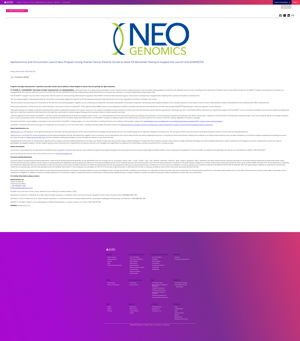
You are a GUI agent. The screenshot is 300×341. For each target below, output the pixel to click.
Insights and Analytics (135, 271)
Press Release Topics (157, 282)
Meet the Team (133, 308)
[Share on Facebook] (280, 15)
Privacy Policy (166, 324)
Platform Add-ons (134, 284)
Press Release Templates (181, 282)
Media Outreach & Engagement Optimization (160, 285)
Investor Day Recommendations (160, 297)
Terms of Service (157, 324)
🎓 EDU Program (179, 286)
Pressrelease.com (156, 310)
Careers (132, 312)
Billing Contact (178, 317)
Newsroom (57, 2)
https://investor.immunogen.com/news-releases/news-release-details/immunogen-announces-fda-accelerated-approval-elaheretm (167, 125)
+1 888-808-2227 (179, 308)
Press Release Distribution (136, 259)
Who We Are (133, 306)
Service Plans (133, 282)
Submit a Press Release (281, 2)
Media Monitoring (134, 265)
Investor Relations (134, 310)
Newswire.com (155, 308)
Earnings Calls (155, 263)
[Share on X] (284, 15)
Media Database (134, 261)
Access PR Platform (135, 257)
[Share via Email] (292, 15)
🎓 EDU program (66, 2)
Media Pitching (133, 263)
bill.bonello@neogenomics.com (21, 188)
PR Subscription (111, 282)
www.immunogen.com (64, 153)
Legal (108, 263)
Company (109, 310)
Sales (176, 310)
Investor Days (155, 267)
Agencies (109, 261)
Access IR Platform (157, 257)
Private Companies (112, 259)
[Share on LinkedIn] (288, 15)
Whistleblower (155, 269)
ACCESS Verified (134, 273)
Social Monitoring (134, 269)
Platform (109, 308)
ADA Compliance (156, 261)
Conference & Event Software (182, 259)
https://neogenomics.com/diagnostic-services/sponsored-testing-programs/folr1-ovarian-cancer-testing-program (183, 121)
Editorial (177, 314)
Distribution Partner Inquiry (181, 319)
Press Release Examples (181, 284)
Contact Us (285, 7)
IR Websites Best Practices (158, 290)
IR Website (155, 259)
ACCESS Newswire (157, 306)
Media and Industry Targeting (137, 267)
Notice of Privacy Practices (36, 137)
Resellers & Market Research (114, 265)
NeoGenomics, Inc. (17, 132)
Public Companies (111, 257)
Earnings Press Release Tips (159, 295)
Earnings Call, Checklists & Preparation (158, 292)
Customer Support (179, 312)
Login (294, 2)
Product (109, 306)
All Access (177, 257)
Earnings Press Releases (158, 265)
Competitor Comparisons (158, 288)
